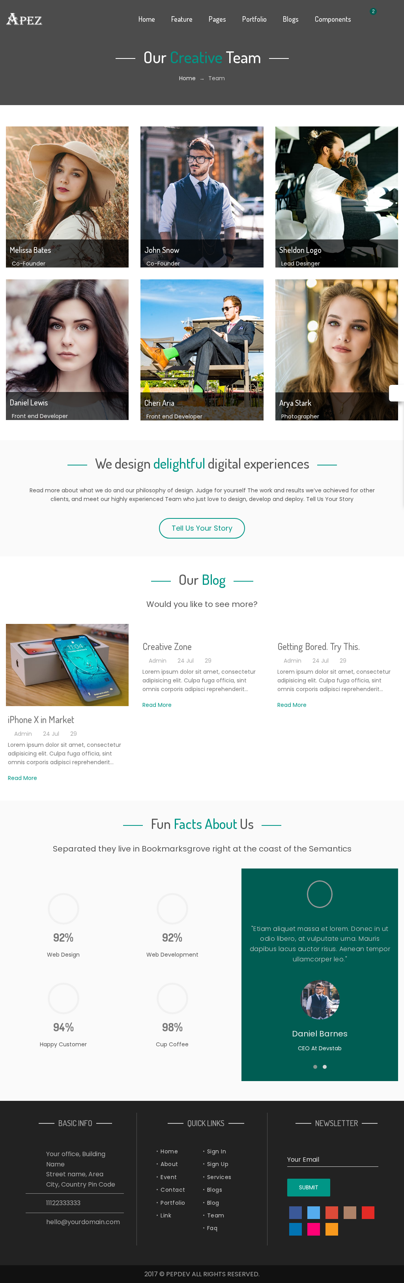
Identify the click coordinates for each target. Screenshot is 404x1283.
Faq (212, 1228)
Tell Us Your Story (202, 528)
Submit (308, 1187)
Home (187, 78)
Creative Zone (167, 646)
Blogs (215, 1190)
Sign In (216, 1151)
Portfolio (173, 1203)
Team (215, 1215)
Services (219, 1177)
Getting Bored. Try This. (318, 646)
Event (169, 1177)
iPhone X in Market (41, 719)
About (169, 1164)
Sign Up (218, 1164)
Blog (213, 1203)
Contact (173, 1190)
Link (166, 1215)
